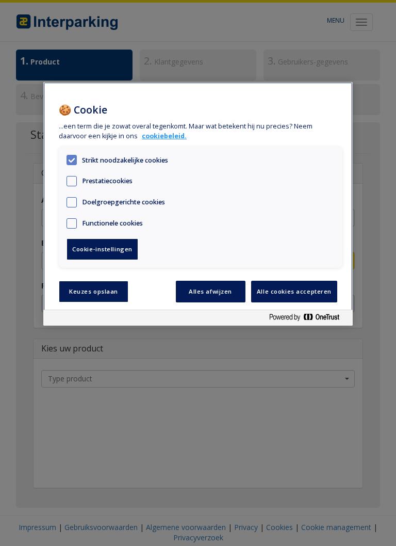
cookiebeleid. (164, 136)
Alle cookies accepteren (294, 291)
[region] (198, 204)
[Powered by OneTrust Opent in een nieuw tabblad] (308, 319)
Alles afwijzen (210, 291)
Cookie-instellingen (102, 249)
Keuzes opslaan (93, 291)
